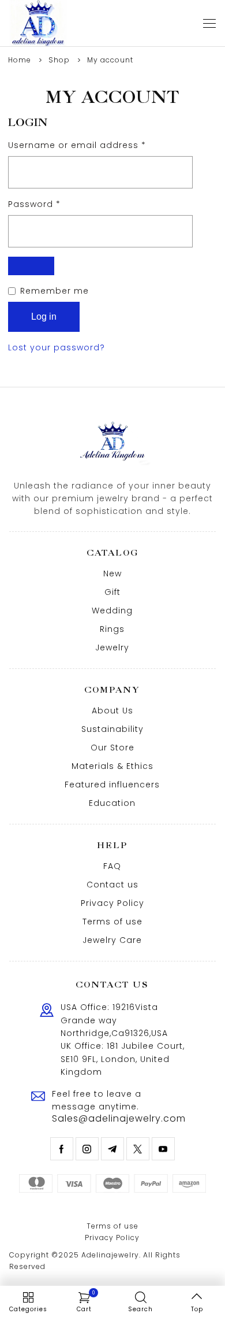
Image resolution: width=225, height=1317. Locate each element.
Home (19, 60)
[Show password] (31, 266)
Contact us (112, 884)
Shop (59, 60)
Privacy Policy (112, 903)
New (112, 573)
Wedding (112, 610)
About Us (112, 710)
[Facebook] (61, 1148)
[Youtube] (163, 1148)
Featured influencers (112, 784)
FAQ (112, 866)
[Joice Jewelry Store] (38, 23)
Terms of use (112, 921)
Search (140, 1309)
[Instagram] (87, 1148)
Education (112, 803)
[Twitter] (137, 1148)
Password (54, 204)
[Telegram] (112, 1148)
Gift (112, 592)
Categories (28, 1309)
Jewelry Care (112, 940)
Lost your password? (56, 347)
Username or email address (97, 145)
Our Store (112, 747)
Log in (44, 316)
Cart (86, 1302)
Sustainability (112, 729)
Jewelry (112, 647)
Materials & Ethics (112, 766)
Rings (112, 629)
